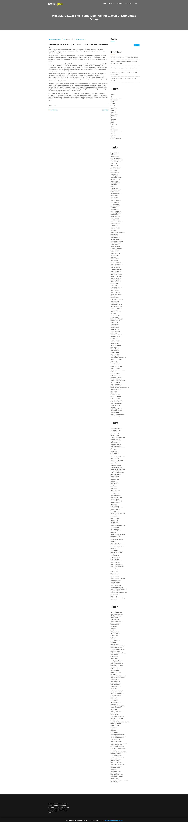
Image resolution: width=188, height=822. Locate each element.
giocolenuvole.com (116, 200)
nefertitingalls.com (115, 176)
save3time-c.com (115, 453)
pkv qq (112, 128)
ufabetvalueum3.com (116, 276)
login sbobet (114, 108)
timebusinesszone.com (117, 774)
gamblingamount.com (116, 766)
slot (136, 3)
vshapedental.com (115, 363)
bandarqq (113, 119)
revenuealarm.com (115, 405)
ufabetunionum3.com (116, 274)
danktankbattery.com (116, 711)
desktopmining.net (115, 582)
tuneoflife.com (114, 778)
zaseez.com (114, 170)
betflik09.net (114, 184)
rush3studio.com (115, 624)
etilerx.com (113, 296)
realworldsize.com (115, 668)
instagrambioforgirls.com (117, 693)
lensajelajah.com (115, 183)
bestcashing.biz (115, 515)
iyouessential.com (115, 202)
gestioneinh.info (115, 327)
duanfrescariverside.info (117, 294)
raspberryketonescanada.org (118, 357)
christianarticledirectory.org (118, 598)
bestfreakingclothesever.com (118, 736)
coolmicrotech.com (115, 375)
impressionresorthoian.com (118, 734)
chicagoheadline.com (116, 161)
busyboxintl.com (115, 658)
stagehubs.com (115, 153)
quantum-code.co (115, 320)
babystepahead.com (116, 762)
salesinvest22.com (115, 331)
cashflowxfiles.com (116, 695)
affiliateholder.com (115, 781)
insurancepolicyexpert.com (118, 469)
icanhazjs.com (114, 569)
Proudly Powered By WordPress (113, 820)
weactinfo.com (114, 700)
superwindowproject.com (117, 566)
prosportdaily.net (115, 329)
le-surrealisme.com (116, 465)
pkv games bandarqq (60, 809)
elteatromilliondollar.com (117, 663)
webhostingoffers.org (116, 213)
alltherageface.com (116, 396)
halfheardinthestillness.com (118, 545)
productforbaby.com (116, 672)
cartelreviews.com (115, 223)
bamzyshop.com (115, 350)
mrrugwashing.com (116, 723)
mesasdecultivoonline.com (118, 677)
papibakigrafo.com (115, 568)
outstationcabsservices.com (118, 370)
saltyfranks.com (115, 479)
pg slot (112, 133)
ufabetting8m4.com (116, 273)
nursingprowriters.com (116, 741)
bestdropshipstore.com (116, 221)
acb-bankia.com (115, 725)
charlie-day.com (115, 714)
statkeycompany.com (116, 471)
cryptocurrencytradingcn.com (118, 748)
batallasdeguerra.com (116, 497)
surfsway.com (114, 225)
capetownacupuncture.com (118, 646)
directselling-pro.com (116, 403)
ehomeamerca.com (116, 216)
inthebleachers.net (115, 584)
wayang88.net (114, 285)
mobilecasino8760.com (117, 552)
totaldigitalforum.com (116, 384)
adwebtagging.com (116, 758)
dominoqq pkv (114, 99)
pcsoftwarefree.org (115, 195)
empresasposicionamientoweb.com (120, 387)
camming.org (114, 163)
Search (114, 39)
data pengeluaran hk (116, 131)
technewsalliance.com (116, 306)
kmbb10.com (114, 697)
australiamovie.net (115, 432)
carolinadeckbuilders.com (117, 472)
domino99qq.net (115, 619)
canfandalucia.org (115, 364)
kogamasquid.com (115, 591)
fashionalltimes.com (116, 382)
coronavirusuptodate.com (117, 248)
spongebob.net (114, 656)
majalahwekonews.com (117, 614)
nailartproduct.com (115, 227)
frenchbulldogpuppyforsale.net (118, 589)
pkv (112, 96)
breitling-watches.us (116, 446)
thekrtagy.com (114, 371)
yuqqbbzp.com (114, 244)
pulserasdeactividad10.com (118, 578)
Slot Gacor (119, 3)
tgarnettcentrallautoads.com (118, 448)
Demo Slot (111, 3)
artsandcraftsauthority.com (117, 414)
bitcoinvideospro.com (116, 647)
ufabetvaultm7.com (116, 278)
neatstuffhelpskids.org (116, 501)
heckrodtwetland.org (116, 543)
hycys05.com (114, 688)
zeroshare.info (114, 486)
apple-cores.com (115, 576)
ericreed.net (114, 548)
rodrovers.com (114, 236)
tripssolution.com (115, 237)
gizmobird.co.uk (115, 433)
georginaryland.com (116, 536)
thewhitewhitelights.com (117, 539)
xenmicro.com (114, 188)
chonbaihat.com (115, 523)
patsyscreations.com (116, 177)
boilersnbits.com (115, 679)
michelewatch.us (115, 442)
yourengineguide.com (116, 366)
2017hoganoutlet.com (116, 615)
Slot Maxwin (128, 3)
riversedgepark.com (116, 168)
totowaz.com (114, 750)
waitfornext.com (115, 317)
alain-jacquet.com (115, 651)
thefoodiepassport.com (116, 564)
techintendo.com (115, 218)
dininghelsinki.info (115, 292)
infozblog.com (114, 522)
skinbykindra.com (115, 394)
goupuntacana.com (116, 167)
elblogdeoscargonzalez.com (118, 525)
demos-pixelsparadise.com (118, 456)
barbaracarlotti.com (116, 580)
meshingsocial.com (116, 702)
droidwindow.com (115, 340)
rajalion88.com (114, 165)
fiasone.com (114, 709)
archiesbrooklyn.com (116, 518)
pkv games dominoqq (116, 98)
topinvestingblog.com (116, 474)
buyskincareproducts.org (117, 587)
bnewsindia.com (115, 347)
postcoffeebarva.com (116, 661)
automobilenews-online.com (118, 380)
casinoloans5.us (115, 555)
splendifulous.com (115, 267)
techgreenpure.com (116, 220)
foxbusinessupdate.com (117, 718)
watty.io (113, 638)
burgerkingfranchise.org (117, 665)
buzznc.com (114, 391)
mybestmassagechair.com (117, 546)
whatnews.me (114, 322)
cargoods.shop (114, 644)
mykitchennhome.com (116, 561)
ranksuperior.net (115, 760)
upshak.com (114, 728)
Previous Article (53, 110)
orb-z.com (113, 674)
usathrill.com (114, 361)
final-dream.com (115, 324)
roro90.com (114, 626)
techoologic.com (115, 356)
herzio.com (113, 628)
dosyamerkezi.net (115, 463)
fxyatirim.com (114, 207)
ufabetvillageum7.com (116, 280)
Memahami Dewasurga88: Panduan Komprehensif (124, 68)
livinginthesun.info (115, 640)
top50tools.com (115, 476)
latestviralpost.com (115, 681)
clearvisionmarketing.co (117, 319)
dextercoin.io (114, 596)
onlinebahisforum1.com (117, 160)
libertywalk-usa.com (116, 430)
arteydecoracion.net (116, 531)
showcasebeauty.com (116, 467)
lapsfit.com (113, 257)
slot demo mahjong (116, 138)
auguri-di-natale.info (116, 441)
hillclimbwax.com (115, 767)
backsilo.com (114, 730)
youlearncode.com (115, 206)
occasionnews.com (116, 771)
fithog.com (113, 532)
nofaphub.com (114, 174)
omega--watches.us (116, 444)
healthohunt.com (115, 301)
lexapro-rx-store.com (116, 585)
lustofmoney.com (115, 773)
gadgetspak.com (115, 251)
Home (104, 3)
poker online (114, 112)
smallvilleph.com (115, 493)
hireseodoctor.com (115, 255)
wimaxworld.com (115, 511)
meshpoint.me (114, 654)
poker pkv (113, 106)
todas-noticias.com (115, 633)
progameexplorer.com (116, 400)
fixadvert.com (114, 449)
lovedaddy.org (114, 720)
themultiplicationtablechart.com (119, 592)
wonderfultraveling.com (117, 508)
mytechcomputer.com (116, 410)
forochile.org (114, 504)
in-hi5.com (113, 630)
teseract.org (114, 333)
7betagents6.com (115, 246)
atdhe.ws (113, 541)
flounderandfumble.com (117, 299)
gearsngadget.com (115, 253)
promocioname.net (115, 509)
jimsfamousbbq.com (116, 428)
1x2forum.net (114, 154)
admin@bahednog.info (55, 39)
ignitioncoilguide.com (116, 409)
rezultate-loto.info (115, 266)
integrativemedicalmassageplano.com (120, 721)
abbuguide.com (115, 209)
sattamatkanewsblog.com (117, 746)
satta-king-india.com (116, 239)
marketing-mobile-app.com (118, 706)
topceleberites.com (116, 271)
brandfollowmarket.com (117, 753)
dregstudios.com (115, 499)
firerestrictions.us (115, 516)
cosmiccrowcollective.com (117, 649)
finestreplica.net (115, 297)
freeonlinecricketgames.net (118, 513)
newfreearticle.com (116, 683)
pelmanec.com (114, 617)
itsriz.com (113, 642)
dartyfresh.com (114, 191)
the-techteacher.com (116, 379)
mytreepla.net (114, 260)
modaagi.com (114, 492)
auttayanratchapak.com (117, 660)
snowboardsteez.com (116, 691)
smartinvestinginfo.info (116, 304)
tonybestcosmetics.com (117, 389)
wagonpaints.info (115, 315)
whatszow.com (114, 214)
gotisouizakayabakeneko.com (118, 653)
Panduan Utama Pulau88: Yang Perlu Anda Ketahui (124, 57)
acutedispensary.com (116, 744)
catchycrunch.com (115, 172)
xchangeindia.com (115, 373)
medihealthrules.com (116, 359)
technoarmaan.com (116, 386)
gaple (112, 101)
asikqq (112, 94)
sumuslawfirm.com (115, 739)
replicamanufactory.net (116, 264)
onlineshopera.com (116, 190)
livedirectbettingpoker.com (117, 716)
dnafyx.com (114, 198)
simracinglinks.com (116, 462)
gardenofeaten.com (116, 686)
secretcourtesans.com (116, 158)
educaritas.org (114, 181)
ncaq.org (113, 186)
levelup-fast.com (115, 258)
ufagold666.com (115, 343)
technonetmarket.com (116, 308)
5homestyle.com (115, 599)
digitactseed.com (115, 228)
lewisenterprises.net (116, 193)
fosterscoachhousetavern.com (118, 676)
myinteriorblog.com (116, 345)
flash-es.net (114, 727)
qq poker (58, 810)
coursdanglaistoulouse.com (118, 437)
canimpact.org (114, 571)
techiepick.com (114, 349)
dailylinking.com (115, 197)
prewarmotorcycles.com (117, 460)
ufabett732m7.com (115, 336)
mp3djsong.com (115, 435)
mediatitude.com (115, 458)
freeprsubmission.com (116, 341)
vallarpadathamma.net (116, 667)
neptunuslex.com (115, 439)
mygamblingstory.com (116, 612)
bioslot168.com (115, 412)
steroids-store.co (115, 529)
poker (112, 122)
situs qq (113, 103)
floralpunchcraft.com (116, 707)
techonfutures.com (115, 354)
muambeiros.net (115, 520)
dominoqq (113, 135)
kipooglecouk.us (115, 559)
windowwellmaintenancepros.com (119, 780)
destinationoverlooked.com (118, 764)
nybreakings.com (115, 368)
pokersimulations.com (116, 262)
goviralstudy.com (115, 573)
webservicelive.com (116, 416)
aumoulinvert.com (115, 562)
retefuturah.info (114, 303)
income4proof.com (115, 179)
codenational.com (115, 398)
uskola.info (113, 313)
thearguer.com (114, 704)
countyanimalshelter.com (117, 757)
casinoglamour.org (115, 594)
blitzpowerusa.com (115, 684)
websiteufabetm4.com (116, 287)
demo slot (113, 110)
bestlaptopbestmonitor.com (118, 534)
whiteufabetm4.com (116, 288)
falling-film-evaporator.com (117, 737)
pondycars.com (115, 352)
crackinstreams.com (116, 250)
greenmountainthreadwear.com (119, 743)
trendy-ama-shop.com (116, 334)
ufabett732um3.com (116, 311)
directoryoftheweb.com (116, 621)
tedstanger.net (114, 310)
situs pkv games (56, 803)
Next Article (105, 110)
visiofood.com (114, 338)
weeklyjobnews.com (116, 755)
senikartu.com (114, 635)
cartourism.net (114, 575)
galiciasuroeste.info (116, 495)
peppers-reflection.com (117, 776)
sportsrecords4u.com (116, 269)
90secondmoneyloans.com (118, 232)
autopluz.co (114, 451)
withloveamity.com (115, 204)
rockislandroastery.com (117, 401)
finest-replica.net (115, 326)
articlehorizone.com (116, 243)
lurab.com (113, 407)
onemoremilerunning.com (117, 690)
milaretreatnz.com (115, 490)
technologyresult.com (116, 211)
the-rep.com (114, 478)
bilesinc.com (114, 488)
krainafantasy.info (115, 631)
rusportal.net (114, 637)
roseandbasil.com (115, 538)
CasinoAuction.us (115, 557)
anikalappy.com (115, 290)
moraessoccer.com (115, 502)
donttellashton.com (116, 623)
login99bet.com (115, 156)
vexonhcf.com (114, 455)
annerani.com (114, 481)
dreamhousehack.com (116, 377)
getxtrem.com (114, 698)
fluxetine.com (114, 550)
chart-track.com (115, 506)
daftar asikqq (114, 124)
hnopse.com (114, 769)
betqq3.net (113, 553)
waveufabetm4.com (116, 283)
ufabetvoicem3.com (116, 281)
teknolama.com (115, 670)
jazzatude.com (114, 483)
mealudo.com (114, 713)
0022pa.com (114, 485)
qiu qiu (112, 121)
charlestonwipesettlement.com (118, 751)
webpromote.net (115, 527)
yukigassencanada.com (117, 241)
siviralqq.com (114, 732)
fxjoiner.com (114, 393)
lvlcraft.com (114, 230)
